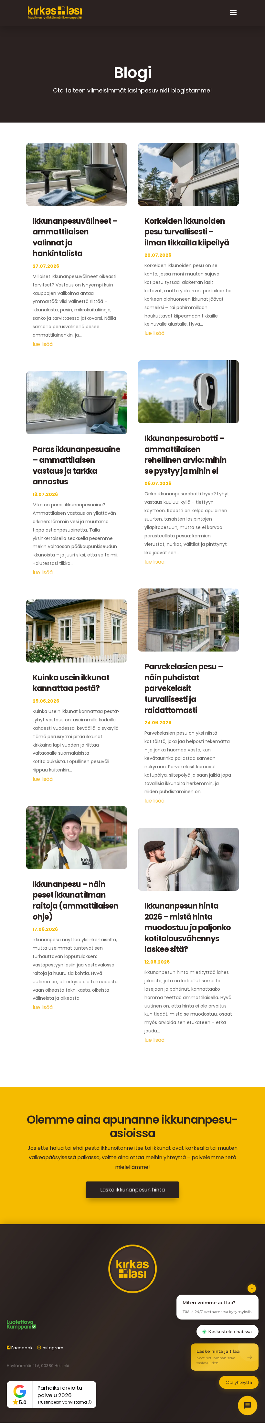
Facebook (21, 1348)
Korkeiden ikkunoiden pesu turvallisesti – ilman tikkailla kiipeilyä (186, 232)
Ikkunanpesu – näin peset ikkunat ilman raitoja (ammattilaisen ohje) (75, 900)
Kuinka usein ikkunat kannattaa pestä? (71, 683)
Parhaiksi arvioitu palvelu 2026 (59, 1391)
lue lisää (43, 344)
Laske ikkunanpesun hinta (132, 1189)
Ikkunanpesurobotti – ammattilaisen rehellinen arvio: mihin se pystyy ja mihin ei (185, 454)
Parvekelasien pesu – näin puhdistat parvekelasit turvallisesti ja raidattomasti (183, 688)
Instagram (52, 1348)
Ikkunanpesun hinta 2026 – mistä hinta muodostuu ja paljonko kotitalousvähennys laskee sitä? (187, 927)
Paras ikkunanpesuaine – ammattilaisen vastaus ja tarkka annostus (76, 465)
